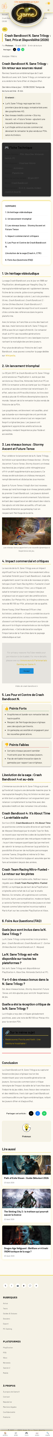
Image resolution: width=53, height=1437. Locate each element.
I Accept (26, 671)
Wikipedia (10, 355)
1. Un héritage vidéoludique (18, 212)
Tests (5, 1308)
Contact (6, 1397)
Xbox (5, 1358)
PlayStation (8, 1347)
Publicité (6, 1417)
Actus (5, 1303)
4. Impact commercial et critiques (22, 236)
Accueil (5, 14)
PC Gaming (7, 1329)
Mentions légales (9, 1407)
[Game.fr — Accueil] (26, 13)
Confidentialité (9, 1412)
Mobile (5, 1373)
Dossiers (6, 1319)
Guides (37, 1434)
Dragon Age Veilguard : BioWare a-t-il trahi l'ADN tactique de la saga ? (26, 1250)
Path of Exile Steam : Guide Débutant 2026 (26, 1178)
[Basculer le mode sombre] (49, 3)
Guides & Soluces (10, 1313)
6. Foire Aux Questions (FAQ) (19, 260)
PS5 (5, 1352)
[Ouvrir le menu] (4, 6)
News (16, 1434)
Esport (6, 1324)
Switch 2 (6, 1368)
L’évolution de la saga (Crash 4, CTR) (23, 253)
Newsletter (7, 1402)
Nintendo (6, 1363)
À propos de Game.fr (11, 1392)
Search (47, 1434)
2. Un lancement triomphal (18, 218)
